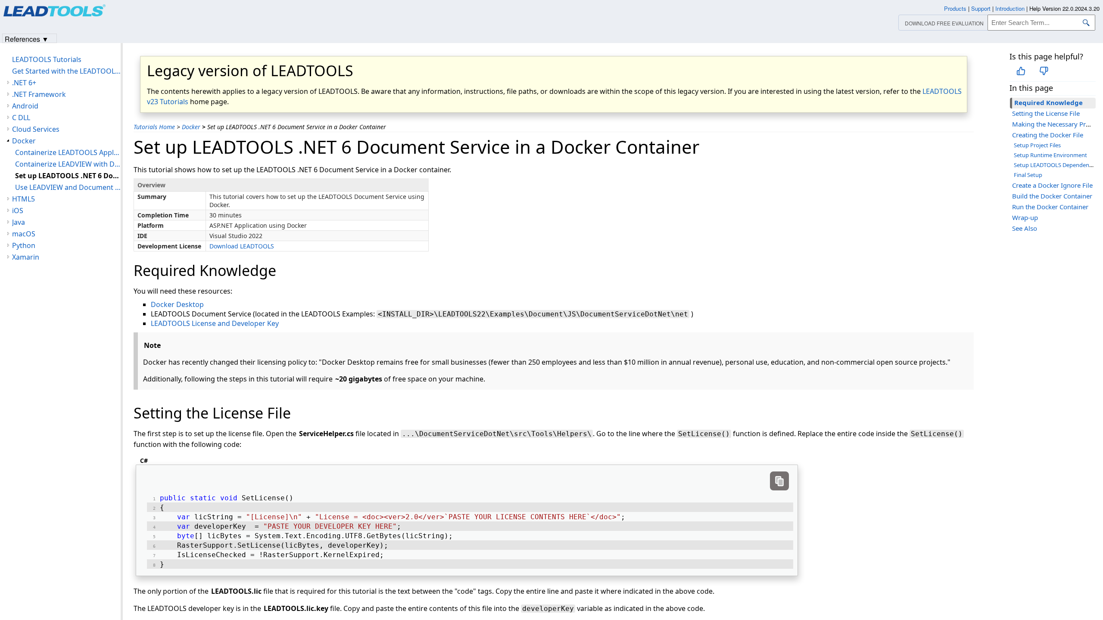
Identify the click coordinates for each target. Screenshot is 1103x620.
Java (18, 222)
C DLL (21, 117)
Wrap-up (1025, 217)
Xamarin (25, 257)
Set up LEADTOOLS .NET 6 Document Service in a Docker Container (68, 175)
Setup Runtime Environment (1050, 155)
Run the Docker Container (1050, 206)
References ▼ (27, 38)
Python (23, 245)
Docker (191, 127)
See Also (1024, 228)
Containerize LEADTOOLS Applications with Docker (68, 152)
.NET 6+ (24, 82)
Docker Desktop (177, 304)
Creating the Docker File (1047, 134)
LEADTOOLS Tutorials (46, 59)
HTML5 (23, 199)
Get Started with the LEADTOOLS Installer (66, 71)
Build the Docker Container (1052, 196)
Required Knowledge (1048, 102)
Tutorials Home (154, 127)
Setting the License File (1046, 113)
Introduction (1010, 8)
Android (25, 106)
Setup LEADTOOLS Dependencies (1056, 165)
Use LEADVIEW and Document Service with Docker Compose (68, 187)
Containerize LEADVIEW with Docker (68, 164)
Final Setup (1028, 175)
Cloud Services (35, 129)
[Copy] (779, 480)
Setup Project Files (1037, 145)
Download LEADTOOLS (241, 246)
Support (981, 8)
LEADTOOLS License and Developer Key (215, 323)
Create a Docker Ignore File (1052, 185)
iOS (17, 210)
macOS (23, 234)
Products (955, 8)
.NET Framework (39, 94)
